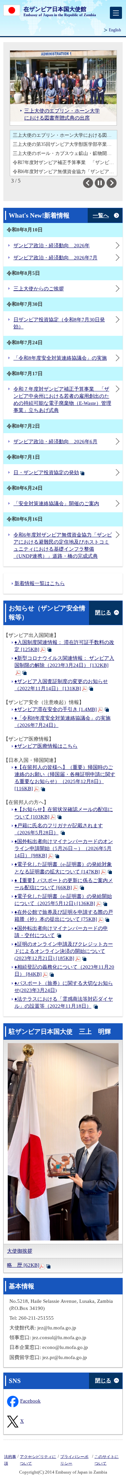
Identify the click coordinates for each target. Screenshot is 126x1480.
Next (116, 183)
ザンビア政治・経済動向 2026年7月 (55, 257)
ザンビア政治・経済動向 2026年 (51, 245)
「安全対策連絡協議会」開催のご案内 (56, 503)
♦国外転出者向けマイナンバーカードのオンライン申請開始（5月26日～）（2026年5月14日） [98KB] (63, 848)
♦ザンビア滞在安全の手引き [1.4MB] (55, 709)
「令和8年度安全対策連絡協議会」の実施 (60, 358)
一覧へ (101, 215)
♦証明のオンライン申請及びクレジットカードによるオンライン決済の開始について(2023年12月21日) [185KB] (63, 951)
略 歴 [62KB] (23, 1265)
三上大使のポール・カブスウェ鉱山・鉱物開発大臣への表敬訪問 (65, 144)
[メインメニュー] (116, 13)
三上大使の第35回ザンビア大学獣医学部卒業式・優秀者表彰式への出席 (65, 135)
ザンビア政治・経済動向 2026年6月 (55, 441)
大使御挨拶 (19, 1251)
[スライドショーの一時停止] (100, 183)
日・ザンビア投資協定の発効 (46, 472)
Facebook (31, 1401)
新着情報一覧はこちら (39, 583)
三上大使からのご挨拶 (38, 288)
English (115, 30)
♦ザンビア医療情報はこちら (46, 746)
